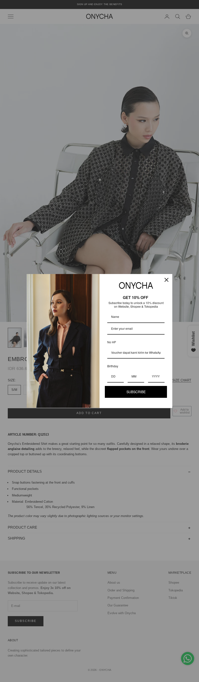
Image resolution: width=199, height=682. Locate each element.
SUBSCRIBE (136, 391)
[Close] (166, 280)
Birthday (112, 366)
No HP (111, 342)
